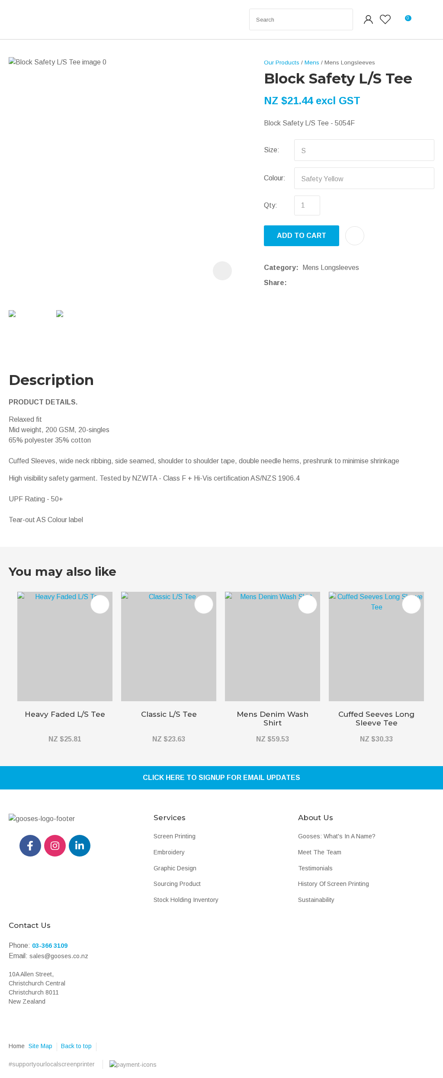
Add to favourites (99, 604)
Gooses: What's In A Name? (337, 836)
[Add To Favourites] (354, 235)
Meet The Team (319, 852)
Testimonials (315, 868)
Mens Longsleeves (349, 62)
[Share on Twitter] (304, 283)
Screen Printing (175, 836)
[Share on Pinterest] (330, 283)
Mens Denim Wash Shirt (272, 718)
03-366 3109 (49, 945)
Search (342, 19)
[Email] (317, 282)
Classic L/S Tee (169, 714)
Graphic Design (175, 868)
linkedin (79, 846)
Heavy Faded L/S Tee (65, 714)
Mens (312, 62)
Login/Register (368, 19)
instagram (55, 846)
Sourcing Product (177, 883)
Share (274, 282)
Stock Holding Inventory (186, 899)
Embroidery (169, 852)
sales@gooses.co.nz (58, 956)
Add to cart (301, 235)
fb (30, 846)
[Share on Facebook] (292, 283)
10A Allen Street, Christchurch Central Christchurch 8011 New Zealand (37, 988)
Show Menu (27, 19)
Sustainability (316, 899)
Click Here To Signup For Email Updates (221, 777)
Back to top (76, 1046)
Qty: (270, 205)
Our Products (281, 62)
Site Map (40, 1046)
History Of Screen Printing (333, 883)
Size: (271, 150)
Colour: (275, 178)
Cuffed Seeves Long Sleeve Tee (376, 718)
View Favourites (385, 19)
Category (280, 267)
